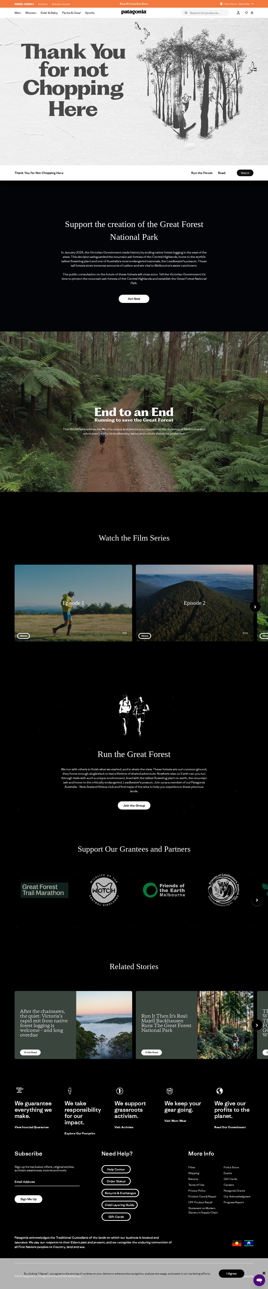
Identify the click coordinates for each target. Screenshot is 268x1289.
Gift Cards (116, 1217)
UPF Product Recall (200, 1202)
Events (228, 1173)
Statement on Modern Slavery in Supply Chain (203, 1210)
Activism (43, 4)
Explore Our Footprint (80, 1133)
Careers (229, 1185)
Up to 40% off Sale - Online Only (134, 3)
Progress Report (234, 1202)
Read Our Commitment (230, 1127)
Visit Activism (123, 1127)
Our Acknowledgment (237, 1196)
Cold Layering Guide (119, 1205)
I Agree (231, 1273)
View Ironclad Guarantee (32, 1127)
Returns (193, 1179)
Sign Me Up (28, 1199)
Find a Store (231, 1167)
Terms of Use (196, 1185)
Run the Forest (202, 173)
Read (221, 173)
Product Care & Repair (202, 1196)
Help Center (116, 1169)
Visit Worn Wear (175, 1120)
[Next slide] (255, 606)
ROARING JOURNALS (24, 4)
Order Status (116, 1181)
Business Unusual (61, 4)
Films (191, 1167)
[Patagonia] (134, 13)
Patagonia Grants (234, 1190)
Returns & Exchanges (120, 1193)
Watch (245, 173)
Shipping (193, 1173)
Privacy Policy (197, 1190)
